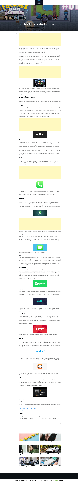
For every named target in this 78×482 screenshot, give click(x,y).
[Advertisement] (40, 39)
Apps (28, 27)
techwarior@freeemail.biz (52, 475)
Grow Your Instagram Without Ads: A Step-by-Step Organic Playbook (50, 438)
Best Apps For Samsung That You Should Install (29, 410)
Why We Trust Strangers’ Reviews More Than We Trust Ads (29, 438)
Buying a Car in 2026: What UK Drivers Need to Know (50, 450)
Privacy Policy (18, 475)
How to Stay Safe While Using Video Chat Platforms (29, 450)
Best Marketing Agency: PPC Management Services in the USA (29, 462)
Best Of (30, 27)
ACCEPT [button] (61, 480)
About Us (17, 476)
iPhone (37, 27)
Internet (33, 27)
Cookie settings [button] (55, 480)
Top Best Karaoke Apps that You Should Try (28, 408)
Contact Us (17, 477)
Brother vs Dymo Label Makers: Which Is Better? (50, 462)
